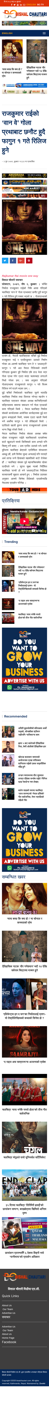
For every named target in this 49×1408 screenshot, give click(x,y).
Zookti (42, 1383)
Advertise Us (8, 1313)
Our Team (7, 1309)
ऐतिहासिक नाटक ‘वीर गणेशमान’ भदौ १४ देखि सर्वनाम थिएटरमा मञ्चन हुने (31, 570)
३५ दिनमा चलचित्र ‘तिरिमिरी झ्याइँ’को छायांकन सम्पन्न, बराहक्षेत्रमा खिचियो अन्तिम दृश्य (24, 1209)
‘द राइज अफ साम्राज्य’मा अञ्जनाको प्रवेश (24, 1061)
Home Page (8, 1338)
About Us (7, 1305)
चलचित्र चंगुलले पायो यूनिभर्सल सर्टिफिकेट (25, 1157)
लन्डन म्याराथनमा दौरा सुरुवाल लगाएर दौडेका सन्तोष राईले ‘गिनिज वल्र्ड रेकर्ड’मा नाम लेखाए (32, 778)
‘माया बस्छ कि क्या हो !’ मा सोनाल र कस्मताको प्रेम (12, 72)
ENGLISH (31, 5)
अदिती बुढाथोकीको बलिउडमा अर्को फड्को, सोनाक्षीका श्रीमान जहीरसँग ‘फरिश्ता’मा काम (32, 731)
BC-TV (40, 5)
